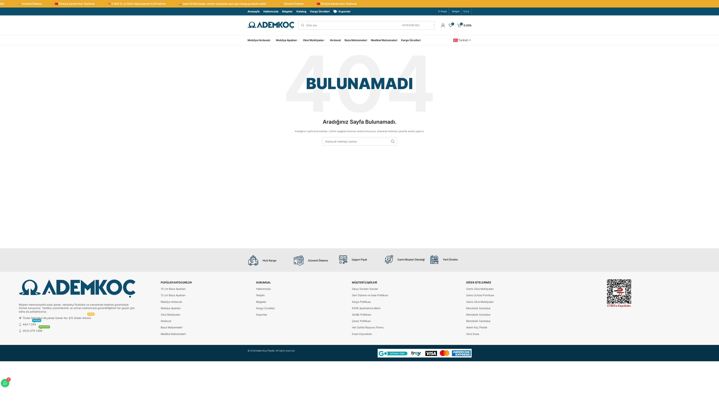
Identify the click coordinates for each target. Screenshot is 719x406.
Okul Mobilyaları (170, 314)
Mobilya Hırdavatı (171, 301)
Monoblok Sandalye (478, 308)
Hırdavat (166, 321)
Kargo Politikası (361, 301)
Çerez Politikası (361, 321)
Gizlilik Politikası (361, 314)
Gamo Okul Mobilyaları (480, 288)
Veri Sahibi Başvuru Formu (368, 327)
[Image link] (619, 293)
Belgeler (261, 301)
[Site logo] (271, 25)
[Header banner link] (359, 4)
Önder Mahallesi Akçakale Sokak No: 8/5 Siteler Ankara (58, 317)
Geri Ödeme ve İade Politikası (370, 295)
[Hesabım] (443, 25)
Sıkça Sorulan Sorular (365, 288)
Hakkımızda (263, 288)
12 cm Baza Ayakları (173, 295)
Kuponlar (261, 314)
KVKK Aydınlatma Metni (366, 308)
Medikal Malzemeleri (173, 334)
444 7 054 (31, 323)
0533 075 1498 (36, 330)
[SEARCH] (393, 141)
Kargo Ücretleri (265, 308)
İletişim (260, 295)
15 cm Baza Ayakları (173, 288)
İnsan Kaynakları (362, 334)
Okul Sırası (472, 334)
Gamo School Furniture (480, 295)
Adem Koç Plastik (476, 327)
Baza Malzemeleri (171, 327)
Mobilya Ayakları (171, 308)
